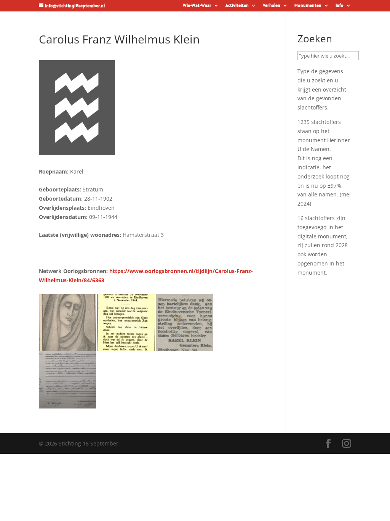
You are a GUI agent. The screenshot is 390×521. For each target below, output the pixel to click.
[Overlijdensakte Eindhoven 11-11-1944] (67, 403)
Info (340, 5)
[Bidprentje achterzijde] (126, 346)
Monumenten (307, 5)
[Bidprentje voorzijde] (67, 346)
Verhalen (271, 5)
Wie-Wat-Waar (197, 5)
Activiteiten (237, 5)
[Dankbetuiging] (184, 346)
